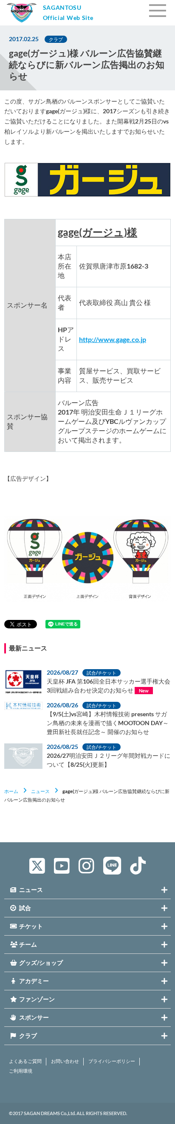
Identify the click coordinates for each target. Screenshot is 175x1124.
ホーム (11, 791)
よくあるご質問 (25, 1061)
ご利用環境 (20, 1071)
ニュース (40, 791)
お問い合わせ (65, 1061)
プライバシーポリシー (111, 1061)
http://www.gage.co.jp (112, 339)
